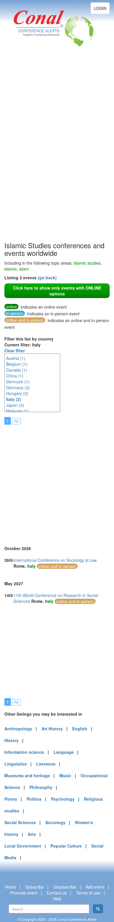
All (16, 421)
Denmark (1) (18, 382)
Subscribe (34, 887)
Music (65, 775)
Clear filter (14, 350)
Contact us (57, 893)
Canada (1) (16, 370)
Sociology (55, 822)
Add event (95, 887)
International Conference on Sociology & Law (55, 560)
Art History (52, 729)
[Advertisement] (27, 152)
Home (10, 887)
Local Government (22, 846)
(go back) (47, 277)
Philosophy (41, 787)
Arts (32, 834)
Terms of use (88, 893)
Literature (46, 764)
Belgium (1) (16, 364)
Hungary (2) (17, 393)
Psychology (63, 799)
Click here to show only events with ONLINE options (57, 291)
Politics (34, 799)
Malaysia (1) (17, 411)
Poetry (10, 799)
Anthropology (18, 729)
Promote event (23, 893)
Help (57, 898)
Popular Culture (66, 846)
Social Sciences (20, 822)
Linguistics (15, 764)
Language (63, 752)
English (79, 729)
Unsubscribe (64, 887)
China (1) (14, 376)
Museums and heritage (27, 775)
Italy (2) (13, 399)
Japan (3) (15, 405)
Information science (24, 752)
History (11, 740)
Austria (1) (15, 358)
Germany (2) (18, 387)
